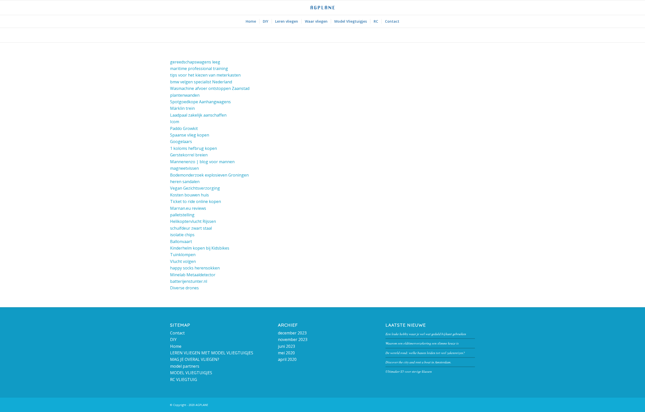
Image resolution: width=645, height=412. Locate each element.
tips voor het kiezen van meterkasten (205, 75)
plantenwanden (185, 95)
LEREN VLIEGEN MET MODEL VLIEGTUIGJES (211, 353)
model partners (184, 366)
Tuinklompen (183, 254)
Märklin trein (182, 108)
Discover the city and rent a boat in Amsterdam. (418, 362)
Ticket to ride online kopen (195, 201)
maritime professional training (199, 68)
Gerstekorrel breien (189, 155)
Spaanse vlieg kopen (189, 135)
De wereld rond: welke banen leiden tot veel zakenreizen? (425, 352)
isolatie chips (182, 234)
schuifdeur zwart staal (191, 228)
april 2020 (287, 359)
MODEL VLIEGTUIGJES (191, 372)
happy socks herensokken (195, 268)
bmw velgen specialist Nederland (201, 82)
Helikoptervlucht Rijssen (193, 221)
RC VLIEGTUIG (183, 379)
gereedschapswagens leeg (195, 62)
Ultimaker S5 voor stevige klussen (408, 371)
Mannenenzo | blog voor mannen (202, 161)
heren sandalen (185, 181)
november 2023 (292, 339)
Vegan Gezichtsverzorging (195, 188)
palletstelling (182, 215)
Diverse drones (184, 288)
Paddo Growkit (184, 128)
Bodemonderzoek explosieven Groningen (209, 175)
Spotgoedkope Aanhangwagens (200, 102)
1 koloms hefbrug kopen (193, 148)
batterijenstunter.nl (188, 281)
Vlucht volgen (183, 261)
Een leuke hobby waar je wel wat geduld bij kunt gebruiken (425, 333)
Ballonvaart (181, 241)
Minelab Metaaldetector (192, 275)
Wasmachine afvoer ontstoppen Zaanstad (209, 88)
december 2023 (292, 333)
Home (175, 346)
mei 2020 (286, 353)
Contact (177, 333)
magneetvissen (184, 168)
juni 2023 (286, 346)
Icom (174, 121)
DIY (173, 339)
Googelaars (181, 141)
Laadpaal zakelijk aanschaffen (198, 115)
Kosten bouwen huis (189, 195)
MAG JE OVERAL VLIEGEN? (194, 359)
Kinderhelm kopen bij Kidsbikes (199, 248)
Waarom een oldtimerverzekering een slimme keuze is (422, 343)
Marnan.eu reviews (188, 208)
